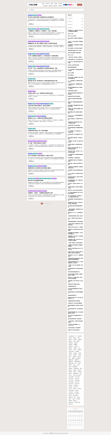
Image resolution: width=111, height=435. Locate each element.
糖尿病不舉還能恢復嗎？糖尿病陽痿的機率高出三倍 (75, 128)
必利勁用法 (70, 354)
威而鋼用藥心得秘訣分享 (72, 286)
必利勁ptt (75, 349)
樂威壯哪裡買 (70, 371)
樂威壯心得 (75, 371)
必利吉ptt (70, 356)
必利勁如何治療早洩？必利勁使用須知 (74, 327)
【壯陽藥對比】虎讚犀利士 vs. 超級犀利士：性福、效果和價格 (42, 31)
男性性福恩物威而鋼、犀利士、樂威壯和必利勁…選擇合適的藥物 (75, 181)
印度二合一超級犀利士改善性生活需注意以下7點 (75, 219)
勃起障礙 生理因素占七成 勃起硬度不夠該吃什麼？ (75, 145)
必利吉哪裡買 (74, 356)
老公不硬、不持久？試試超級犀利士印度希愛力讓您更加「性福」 (43, 68)
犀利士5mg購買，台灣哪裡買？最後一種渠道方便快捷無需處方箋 (75, 78)
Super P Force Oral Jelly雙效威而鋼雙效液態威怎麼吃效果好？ (75, 116)
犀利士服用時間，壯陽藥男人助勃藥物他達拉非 (75, 39)
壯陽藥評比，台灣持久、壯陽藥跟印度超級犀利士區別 (40, 193)
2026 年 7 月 (70, 21)
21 (77, 420)
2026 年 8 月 (70, 18)
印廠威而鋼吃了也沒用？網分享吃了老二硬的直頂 (75, 281)
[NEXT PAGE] (51, 203)
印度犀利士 (74, 337)
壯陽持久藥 (30, 15)
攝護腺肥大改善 (71, 361)
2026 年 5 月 (70, 27)
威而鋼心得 (76, 346)
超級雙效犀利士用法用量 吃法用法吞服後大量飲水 (39, 168)
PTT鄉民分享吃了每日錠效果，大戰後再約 (75, 57)
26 (73, 422)
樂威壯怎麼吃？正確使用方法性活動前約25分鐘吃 (75, 164)
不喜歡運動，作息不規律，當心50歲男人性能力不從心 (75, 142)
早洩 (76, 363)
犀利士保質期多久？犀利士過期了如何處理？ (75, 48)
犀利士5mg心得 (70, 54)
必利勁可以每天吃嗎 (71, 351)
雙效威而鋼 (70, 400)
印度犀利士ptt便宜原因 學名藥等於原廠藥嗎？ (75, 99)
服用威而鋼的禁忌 (75, 366)
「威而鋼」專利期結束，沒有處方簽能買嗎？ (75, 242)
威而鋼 (34, 178)
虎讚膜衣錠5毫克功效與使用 (72, 90)
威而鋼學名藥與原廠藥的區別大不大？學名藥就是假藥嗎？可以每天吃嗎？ (75, 262)
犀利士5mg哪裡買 (71, 72)
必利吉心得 (79, 356)
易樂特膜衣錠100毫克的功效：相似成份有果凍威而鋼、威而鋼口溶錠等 (75, 203)
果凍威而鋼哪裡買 (76, 368)
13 (75, 418)
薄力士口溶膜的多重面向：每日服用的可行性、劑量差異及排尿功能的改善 (75, 196)
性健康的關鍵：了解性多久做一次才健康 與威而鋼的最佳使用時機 (75, 237)
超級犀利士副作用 (75, 395)
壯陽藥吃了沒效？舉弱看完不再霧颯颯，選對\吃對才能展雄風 (75, 109)
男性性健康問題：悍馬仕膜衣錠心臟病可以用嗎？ (75, 200)
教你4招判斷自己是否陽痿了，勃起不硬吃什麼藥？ (75, 138)
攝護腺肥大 (73, 358)
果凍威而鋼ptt (70, 368)
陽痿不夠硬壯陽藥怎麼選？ (72, 67)
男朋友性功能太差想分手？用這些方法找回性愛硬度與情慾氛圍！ (75, 177)
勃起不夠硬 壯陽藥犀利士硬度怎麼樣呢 (74, 52)
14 (77, 418)
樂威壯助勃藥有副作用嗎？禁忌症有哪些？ (75, 318)
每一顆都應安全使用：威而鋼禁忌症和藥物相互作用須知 (75, 155)
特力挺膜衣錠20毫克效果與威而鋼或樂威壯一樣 (75, 206)
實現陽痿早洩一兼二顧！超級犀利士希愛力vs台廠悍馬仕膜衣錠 (42, 43)
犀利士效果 (74, 388)
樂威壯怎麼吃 (80, 371)
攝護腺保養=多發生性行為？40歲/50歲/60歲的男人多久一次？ (75, 298)
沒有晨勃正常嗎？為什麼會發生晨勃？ (74, 125)
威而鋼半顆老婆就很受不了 (72, 295)
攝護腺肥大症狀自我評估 (77, 361)
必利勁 (34, 103)
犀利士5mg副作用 (71, 378)
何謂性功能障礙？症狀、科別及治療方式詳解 (75, 59)
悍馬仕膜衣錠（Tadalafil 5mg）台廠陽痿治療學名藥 (75, 256)
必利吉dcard (79, 354)
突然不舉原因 (77, 393)
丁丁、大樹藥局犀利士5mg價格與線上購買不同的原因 (75, 81)
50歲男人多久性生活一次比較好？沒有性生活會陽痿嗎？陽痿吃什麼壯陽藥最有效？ (75, 252)
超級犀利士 (70, 395)
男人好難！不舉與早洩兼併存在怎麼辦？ (37, 143)
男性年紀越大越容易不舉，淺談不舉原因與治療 (75, 309)
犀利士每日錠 (79, 388)
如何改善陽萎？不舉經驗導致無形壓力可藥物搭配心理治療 (75, 106)
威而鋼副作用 (70, 344)
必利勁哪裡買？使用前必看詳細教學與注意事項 (75, 171)
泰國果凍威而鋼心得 (75, 373)
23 (81, 420)
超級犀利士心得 (71, 397)
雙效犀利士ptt (75, 400)
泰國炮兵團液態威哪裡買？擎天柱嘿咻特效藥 (75, 221)
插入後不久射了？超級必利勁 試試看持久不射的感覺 (75, 62)
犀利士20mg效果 (77, 383)
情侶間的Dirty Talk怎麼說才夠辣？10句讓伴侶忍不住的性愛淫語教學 (75, 278)
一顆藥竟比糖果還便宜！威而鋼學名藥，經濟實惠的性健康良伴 (75, 210)
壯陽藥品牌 (75, 339)
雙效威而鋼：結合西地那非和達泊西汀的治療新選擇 (75, 230)
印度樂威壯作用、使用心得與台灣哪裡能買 (75, 303)
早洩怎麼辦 (34, 15)
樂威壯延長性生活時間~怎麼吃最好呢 (74, 96)
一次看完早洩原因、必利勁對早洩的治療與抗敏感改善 (75, 322)
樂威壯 (81, 368)
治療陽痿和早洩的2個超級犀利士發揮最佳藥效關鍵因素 (75, 246)
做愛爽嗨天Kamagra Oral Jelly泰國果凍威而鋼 (75, 213)
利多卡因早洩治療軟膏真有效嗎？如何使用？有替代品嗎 (75, 289)
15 (79, 418)
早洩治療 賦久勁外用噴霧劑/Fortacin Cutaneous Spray (74, 325)
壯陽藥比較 (70, 341)
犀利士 (38, 41)
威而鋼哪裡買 (75, 344)
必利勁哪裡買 (77, 351)
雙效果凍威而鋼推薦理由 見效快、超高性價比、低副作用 (75, 88)
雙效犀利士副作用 (71, 402)
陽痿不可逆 (78, 397)
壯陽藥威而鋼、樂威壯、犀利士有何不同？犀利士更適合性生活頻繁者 (75, 240)
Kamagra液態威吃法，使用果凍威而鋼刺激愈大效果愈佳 (75, 70)
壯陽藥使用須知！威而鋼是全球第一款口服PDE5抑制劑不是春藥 (75, 123)
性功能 (69, 358)
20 (75, 420)
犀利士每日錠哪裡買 (71, 390)
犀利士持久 (70, 388)
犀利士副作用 (70, 385)
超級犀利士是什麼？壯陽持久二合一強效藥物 (75, 227)
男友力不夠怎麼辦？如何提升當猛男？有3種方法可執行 (40, 155)
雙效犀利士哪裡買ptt (77, 402)
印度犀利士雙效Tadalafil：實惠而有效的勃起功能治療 (40, 93)
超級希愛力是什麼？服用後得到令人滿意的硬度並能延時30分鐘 (42, 80)
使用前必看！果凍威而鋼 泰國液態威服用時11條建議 (75, 102)
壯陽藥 (78, 337)
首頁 (29, 9)
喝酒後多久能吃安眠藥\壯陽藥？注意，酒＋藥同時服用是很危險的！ (75, 148)
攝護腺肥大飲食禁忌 (71, 363)
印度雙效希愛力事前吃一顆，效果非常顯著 (38, 130)
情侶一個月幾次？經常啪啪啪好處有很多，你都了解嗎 (75, 316)
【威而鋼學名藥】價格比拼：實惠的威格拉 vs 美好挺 (75, 161)
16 (81, 418)
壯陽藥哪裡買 (79, 339)
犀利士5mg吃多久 (71, 380)
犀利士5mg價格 (77, 376)
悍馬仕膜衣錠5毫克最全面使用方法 (74, 271)
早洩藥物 (70, 366)
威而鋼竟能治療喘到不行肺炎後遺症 (74, 300)
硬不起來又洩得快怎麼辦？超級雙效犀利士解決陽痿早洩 (41, 17)
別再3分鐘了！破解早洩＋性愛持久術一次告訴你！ (75, 184)
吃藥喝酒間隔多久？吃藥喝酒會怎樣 (74, 157)
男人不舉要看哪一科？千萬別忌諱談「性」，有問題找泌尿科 (75, 132)
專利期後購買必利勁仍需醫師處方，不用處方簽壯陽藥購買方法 (75, 233)
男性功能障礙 (42, 41)
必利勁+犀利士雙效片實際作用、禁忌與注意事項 (39, 105)
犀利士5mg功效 (70, 33)
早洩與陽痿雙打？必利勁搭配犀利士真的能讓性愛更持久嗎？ (75, 45)
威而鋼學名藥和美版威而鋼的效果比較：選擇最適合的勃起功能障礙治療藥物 (75, 259)
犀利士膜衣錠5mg (71, 75)
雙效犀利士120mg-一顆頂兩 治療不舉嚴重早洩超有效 (40, 118)
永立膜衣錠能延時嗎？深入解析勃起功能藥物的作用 (75, 269)
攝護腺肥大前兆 (78, 358)
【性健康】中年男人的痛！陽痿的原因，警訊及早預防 (75, 266)
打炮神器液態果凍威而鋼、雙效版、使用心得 (75, 215)
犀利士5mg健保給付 (71, 376)
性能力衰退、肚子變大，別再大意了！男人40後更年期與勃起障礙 (75, 152)
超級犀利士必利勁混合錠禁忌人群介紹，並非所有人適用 (75, 249)
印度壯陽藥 (33, 5)
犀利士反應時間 (76, 385)
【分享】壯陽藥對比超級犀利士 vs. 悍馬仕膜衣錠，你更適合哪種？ (43, 55)
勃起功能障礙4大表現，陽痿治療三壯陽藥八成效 (75, 113)
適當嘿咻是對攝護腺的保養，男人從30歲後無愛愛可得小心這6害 (75, 313)
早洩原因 (79, 363)
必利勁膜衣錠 (75, 354)
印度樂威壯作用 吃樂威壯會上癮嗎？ (74, 284)
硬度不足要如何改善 (71, 393)
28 (77, 422)
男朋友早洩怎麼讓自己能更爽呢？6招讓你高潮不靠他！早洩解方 (75, 275)
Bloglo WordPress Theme (64, 433)
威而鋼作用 (78, 341)
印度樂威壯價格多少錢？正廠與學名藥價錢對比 (75, 293)
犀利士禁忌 (76, 390)
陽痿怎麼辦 (39, 15)
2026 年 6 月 (70, 24)
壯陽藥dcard (70, 339)
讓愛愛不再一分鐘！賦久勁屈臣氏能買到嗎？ (75, 190)
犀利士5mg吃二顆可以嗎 (72, 35)
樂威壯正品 (70, 373)
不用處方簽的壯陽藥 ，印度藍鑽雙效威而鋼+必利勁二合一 (75, 85)
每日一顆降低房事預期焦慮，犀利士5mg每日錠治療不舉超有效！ (75, 193)
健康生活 (29, 41)
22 (79, 420)
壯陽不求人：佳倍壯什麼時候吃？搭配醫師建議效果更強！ (75, 42)
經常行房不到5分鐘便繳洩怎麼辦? (36, 180)
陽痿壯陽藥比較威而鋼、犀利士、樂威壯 (74, 50)
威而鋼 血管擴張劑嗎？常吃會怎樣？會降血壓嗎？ (75, 306)
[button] (79, 5)
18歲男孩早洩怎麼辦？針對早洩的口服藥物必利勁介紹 (75, 187)
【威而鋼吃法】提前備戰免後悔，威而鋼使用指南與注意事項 (75, 167)
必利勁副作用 (79, 349)
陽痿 (74, 397)
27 (75, 422)
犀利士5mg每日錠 (71, 383)
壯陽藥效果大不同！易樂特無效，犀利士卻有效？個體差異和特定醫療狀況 (75, 31)
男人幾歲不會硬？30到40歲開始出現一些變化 (75, 135)
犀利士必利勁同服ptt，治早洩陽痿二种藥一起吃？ (75, 119)
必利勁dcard (70, 349)
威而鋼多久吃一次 (71, 346)
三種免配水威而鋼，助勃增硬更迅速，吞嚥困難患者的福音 (75, 224)
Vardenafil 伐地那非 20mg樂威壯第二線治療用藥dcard (75, 174)
